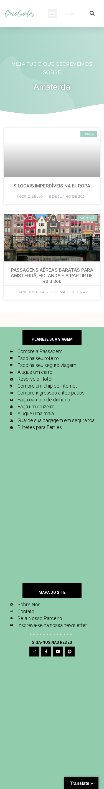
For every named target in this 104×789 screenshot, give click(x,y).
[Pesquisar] (92, 13)
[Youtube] (58, 651)
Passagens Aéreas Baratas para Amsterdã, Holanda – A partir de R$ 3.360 (52, 275)
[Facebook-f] (46, 651)
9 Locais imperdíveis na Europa (52, 186)
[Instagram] (34, 651)
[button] (52, 13)
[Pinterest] (70, 651)
